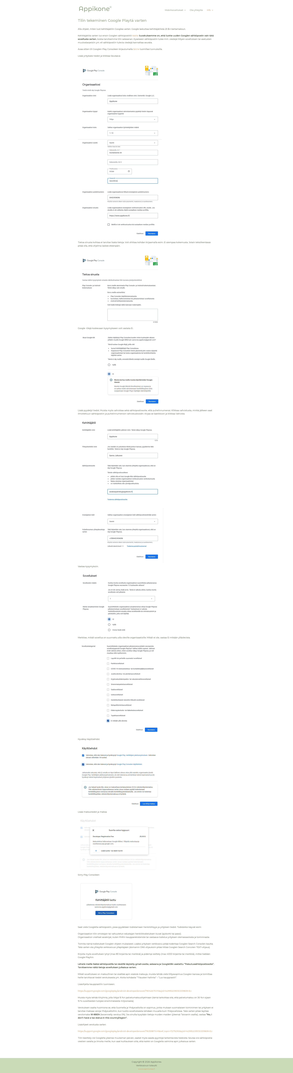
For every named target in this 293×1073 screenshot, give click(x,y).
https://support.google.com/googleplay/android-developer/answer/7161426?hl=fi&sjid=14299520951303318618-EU (135, 991)
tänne (136, 49)
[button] (184, 10)
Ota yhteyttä (196, 10)
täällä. (135, 35)
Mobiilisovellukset (174, 10)
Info (209, 10)
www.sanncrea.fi (146, 1069)
